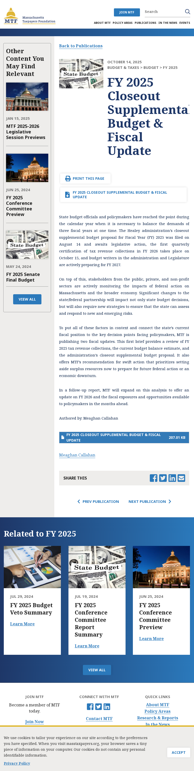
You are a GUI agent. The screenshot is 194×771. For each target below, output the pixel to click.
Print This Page (88, 178)
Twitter (98, 706)
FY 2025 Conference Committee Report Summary (91, 619)
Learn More (22, 624)
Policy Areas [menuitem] (123, 23)
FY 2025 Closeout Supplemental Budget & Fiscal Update (120, 194)
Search (187, 12)
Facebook (90, 706)
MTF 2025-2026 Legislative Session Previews (25, 131)
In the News (158, 724)
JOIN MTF (126, 12)
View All (27, 299)
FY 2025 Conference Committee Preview (19, 206)
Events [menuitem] (184, 23)
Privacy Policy (17, 763)
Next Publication (147, 501)
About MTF (157, 704)
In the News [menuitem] (167, 23)
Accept (179, 752)
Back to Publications (81, 46)
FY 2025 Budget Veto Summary (31, 608)
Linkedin (106, 706)
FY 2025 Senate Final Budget (23, 277)
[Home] (30, 16)
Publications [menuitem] (145, 23)
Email (181, 478)
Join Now (34, 721)
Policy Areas (157, 711)
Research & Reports (157, 718)
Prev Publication (101, 501)
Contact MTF (99, 718)
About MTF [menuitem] (102, 23)
